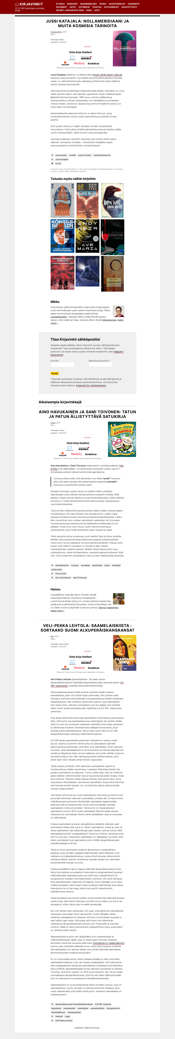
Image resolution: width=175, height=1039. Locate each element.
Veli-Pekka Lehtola (63, 1020)
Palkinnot (61, 7)
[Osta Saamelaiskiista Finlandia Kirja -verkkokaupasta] (73, 664)
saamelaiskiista (97, 1008)
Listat (73, 7)
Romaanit (72, 4)
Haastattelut (129, 7)
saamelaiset (83, 1008)
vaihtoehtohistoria (102, 155)
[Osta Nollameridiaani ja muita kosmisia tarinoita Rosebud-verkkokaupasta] (87, 59)
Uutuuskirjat (111, 7)
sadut (107, 565)
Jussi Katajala (61, 159)
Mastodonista (109, 320)
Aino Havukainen (63, 577)
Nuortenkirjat (117, 4)
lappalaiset (56, 1008)
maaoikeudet (69, 1008)
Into (52, 636)
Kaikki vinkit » (57, 611)
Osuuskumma (56, 32)
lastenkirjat (97, 565)
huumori (75, 565)
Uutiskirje (84, 7)
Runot (103, 4)
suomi (58, 163)
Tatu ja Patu (60, 573)
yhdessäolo (56, 569)
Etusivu (60, 4)
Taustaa (97, 7)
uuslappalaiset (74, 1012)
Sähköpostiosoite (99, 361)
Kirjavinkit (31, 4)
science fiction (84, 155)
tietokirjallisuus (58, 1012)
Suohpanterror (113, 1008)
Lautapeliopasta (59, 317)
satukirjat (116, 565)
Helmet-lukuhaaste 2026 (70, 10)
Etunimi (55, 361)
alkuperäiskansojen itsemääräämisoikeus (74, 1004)
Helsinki (59, 1016)
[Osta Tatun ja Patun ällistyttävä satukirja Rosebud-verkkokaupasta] (85, 450)
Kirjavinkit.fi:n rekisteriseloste (91, 385)
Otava (53, 423)
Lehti (97, 10)
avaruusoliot (61, 155)
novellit (72, 155)
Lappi (67, 1016)
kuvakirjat (85, 565)
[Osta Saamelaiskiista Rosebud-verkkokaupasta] (87, 664)
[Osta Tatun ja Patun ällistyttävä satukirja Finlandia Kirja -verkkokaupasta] (71, 450)
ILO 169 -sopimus (103, 1004)
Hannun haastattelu (108, 607)
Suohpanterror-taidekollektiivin (108, 943)
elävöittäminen (62, 565)
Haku (89, 10)
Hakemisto (133, 4)
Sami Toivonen (80, 577)
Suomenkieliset (88, 4)
